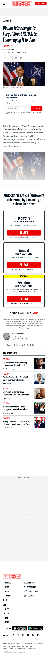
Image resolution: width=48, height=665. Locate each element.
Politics (5, 587)
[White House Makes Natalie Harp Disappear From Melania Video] (39, 413)
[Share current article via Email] (16, 58)
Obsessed (6, 592)
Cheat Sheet (7, 583)
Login (35, 313)
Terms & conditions (9, 648)
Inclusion (28, 646)
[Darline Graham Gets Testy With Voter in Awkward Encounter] (39, 383)
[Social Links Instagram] (23, 635)
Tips (17, 644)
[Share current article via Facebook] (5, 58)
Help (35, 644)
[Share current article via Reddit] (21, 58)
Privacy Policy (24, 328)
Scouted (5, 622)
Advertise (28, 644)
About (4, 644)
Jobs (21, 644)
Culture (5, 609)
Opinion (5, 618)
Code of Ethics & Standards (13, 646)
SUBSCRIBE (40, 4)
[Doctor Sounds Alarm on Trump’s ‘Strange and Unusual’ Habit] (39, 369)
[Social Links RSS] (33, 635)
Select (24, 232)
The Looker (6, 596)
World (5, 605)
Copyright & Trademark (27, 648)
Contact (11, 644)
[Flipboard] (38, 635)
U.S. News (6, 614)
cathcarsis (17, 336)
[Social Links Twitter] (18, 635)
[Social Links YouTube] (28, 635)
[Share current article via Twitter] (10, 58)
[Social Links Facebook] (13, 635)
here (38, 345)
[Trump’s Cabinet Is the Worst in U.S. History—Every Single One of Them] (39, 428)
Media (4, 600)
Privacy (40, 644)
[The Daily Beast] (21, 3)
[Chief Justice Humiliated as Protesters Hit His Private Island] (39, 398)
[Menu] (6, 3)
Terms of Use (32, 112)
